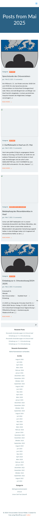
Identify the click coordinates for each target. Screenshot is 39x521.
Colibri (28, 515)
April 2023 (19, 457)
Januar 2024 (19, 432)
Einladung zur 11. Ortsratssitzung (19, 341)
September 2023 (19, 443)
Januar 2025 (19, 400)
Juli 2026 (19, 362)
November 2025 (19, 378)
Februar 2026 (19, 370)
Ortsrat (12, 71)
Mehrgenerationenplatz (19, 489)
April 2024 (19, 424)
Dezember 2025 (20, 376)
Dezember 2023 (20, 435)
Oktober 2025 (19, 381)
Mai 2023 (19, 454)
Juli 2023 (19, 449)
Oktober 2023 (19, 440)
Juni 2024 (19, 419)
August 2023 (19, 446)
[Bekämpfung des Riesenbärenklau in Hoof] (19, 189)
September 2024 (19, 411)
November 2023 (19, 438)
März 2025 (19, 397)
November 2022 (19, 470)
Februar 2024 (19, 430)
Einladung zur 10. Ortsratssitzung (19, 344)
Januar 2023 (19, 465)
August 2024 (19, 413)
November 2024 (19, 405)
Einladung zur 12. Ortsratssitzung (19, 336)
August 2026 (19, 359)
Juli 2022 (19, 481)
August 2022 (19, 478)
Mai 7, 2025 (8, 217)
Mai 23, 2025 (9, 79)
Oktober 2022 (19, 473)
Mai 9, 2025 (8, 148)
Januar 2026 (19, 373)
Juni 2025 (19, 389)
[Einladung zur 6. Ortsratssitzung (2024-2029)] (19, 258)
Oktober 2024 (19, 408)
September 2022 (19, 476)
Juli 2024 (19, 416)
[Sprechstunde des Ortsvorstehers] (19, 53)
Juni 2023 (19, 451)
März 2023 (19, 459)
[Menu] (36, 3)
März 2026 (19, 367)
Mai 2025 (19, 392)
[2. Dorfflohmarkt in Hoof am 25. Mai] (19, 122)
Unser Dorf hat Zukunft (17, 207)
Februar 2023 (19, 462)
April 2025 (19, 394)
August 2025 (19, 386)
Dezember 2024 (20, 403)
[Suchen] (36, 325)
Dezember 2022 (20, 467)
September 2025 (19, 384)
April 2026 (19, 365)
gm (3, 79)
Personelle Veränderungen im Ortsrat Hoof (19, 333)
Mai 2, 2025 (8, 287)
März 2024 (19, 427)
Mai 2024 (19, 421)
